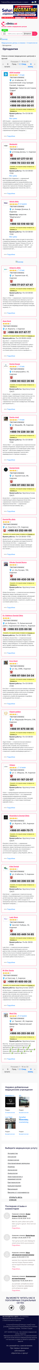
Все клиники (24, 1316)
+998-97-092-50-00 (22, 485)
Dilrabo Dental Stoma (18, 562)
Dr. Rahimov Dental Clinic (13, 615)
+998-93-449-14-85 (22, 934)
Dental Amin (14, 468)
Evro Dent (13, 661)
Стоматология (32, 43)
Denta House (14, 364)
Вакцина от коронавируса (18, 1192)
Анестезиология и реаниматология (15, 1178)
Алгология (12, 1157)
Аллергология (13, 1160)
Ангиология (12, 1170)
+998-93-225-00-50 (20, 629)
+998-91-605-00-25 (19, 981)
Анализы (11, 1167)
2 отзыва (22, 767)
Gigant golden (15, 712)
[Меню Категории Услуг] (4, 33)
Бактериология (14, 1182)
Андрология (13, 1173)
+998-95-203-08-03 (22, 1033)
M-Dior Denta (8, 970)
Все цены (13, 118)
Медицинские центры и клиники (13, 43)
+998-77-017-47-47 (21, 284)
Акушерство (13, 1153)
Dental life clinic (9, 519)
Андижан (28, 33)
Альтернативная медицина (19, 1163)
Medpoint (13, 144)
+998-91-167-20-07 (21, 779)
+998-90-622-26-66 (22, 381)
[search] (34, 34)
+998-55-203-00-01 (22, 97)
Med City (13, 1013)
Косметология (23, 1112)
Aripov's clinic (15, 268)
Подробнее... (16, 1228)
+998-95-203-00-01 (22, 101)
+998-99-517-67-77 (19, 332)
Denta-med (14, 417)
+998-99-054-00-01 (22, 105)
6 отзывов (22, 1016)
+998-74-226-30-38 (22, 431)
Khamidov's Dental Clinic (19, 816)
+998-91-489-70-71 (21, 830)
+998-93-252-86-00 (20, 530)
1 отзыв (21, 75)
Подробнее (11, 136)
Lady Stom (13, 917)
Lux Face (8, 1117)
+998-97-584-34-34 (22, 675)
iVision (12, 765)
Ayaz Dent (7, 321)
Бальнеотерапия (14, 1186)
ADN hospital (14, 72)
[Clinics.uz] (9, 24)
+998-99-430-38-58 (22, 579)
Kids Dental (14, 866)
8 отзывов (22, 204)
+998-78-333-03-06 (22, 163)
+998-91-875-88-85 (22, 728)
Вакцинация (13, 1189)
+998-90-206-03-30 (22, 881)
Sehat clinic (14, 201)
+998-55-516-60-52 (21, 223)
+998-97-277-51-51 (21, 158)
